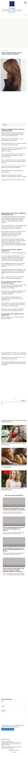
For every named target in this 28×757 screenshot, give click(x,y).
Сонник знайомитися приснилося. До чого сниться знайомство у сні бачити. (13, 549)
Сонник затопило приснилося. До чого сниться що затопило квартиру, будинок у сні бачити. (13, 570)
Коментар (3, 710)
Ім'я (2, 701)
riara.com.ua (16, 750)
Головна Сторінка (4, 50)
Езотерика (12, 8)
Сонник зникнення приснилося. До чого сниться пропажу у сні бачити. (14, 529)
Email (2, 706)
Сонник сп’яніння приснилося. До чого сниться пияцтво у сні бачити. (14, 509)
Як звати (14, 752)
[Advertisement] (14, 33)
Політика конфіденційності (7, 741)
